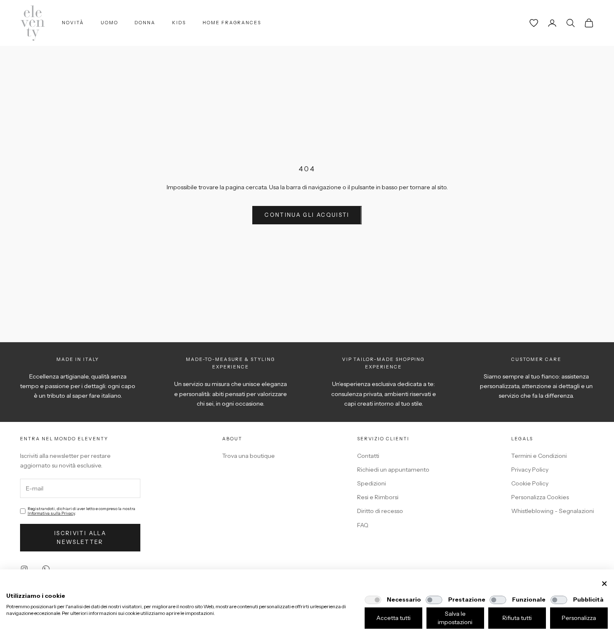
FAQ (362, 525)
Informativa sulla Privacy (51, 513)
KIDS (179, 22)
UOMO (109, 22)
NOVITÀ (73, 22)
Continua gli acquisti (306, 214)
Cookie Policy (529, 483)
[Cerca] (571, 23)
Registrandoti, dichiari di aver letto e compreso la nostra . (81, 511)
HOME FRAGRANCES (232, 22)
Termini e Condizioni (539, 456)
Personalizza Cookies (540, 497)
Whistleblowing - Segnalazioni (552, 511)
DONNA (144, 22)
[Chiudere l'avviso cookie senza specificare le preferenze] (604, 583)
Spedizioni (371, 483)
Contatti (368, 456)
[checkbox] (373, 600)
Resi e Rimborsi (377, 497)
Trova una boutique (248, 456)
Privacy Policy (529, 469)
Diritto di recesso (380, 511)
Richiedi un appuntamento (393, 469)
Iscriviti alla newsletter (80, 537)
